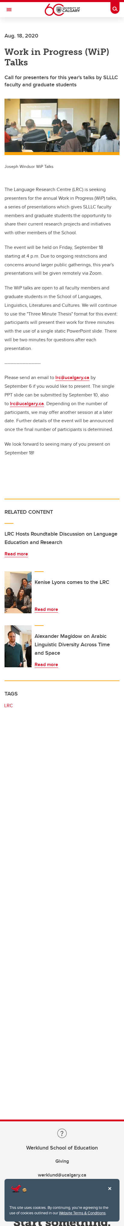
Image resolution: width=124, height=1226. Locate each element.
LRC (8, 705)
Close (109, 1193)
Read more (16, 553)
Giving (62, 1161)
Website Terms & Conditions (82, 1213)
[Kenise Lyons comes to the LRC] (18, 592)
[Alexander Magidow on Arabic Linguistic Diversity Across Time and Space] (18, 646)
